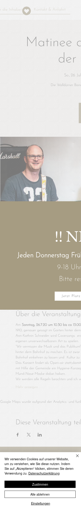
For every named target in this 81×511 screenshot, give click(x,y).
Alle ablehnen (40, 494)
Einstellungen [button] (40, 503)
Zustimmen (40, 484)
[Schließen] (74, 458)
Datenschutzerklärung (44, 473)
